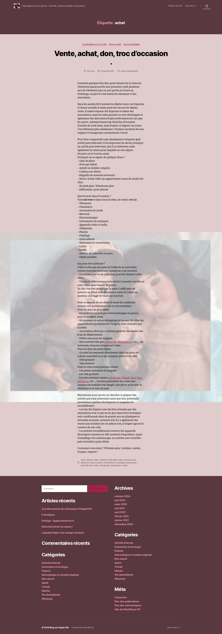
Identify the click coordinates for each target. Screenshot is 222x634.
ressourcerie (131, 462)
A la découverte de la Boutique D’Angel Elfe (67, 508)
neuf (92, 462)
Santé (45, 582)
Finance (46, 570)
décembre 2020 (123, 524)
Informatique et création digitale (60, 574)
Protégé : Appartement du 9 (58, 520)
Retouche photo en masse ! (57, 526)
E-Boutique (48, 514)
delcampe (113, 460)
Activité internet (51, 562)
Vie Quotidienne (131, 44)
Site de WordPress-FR (127, 609)
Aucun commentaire (129, 71)
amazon (89, 460)
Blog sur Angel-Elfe (59, 627)
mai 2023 (119, 500)
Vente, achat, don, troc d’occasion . (111, 57)
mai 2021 (119, 508)
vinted (124, 465)
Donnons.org (125, 342)
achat (83, 460)
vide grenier (104, 465)
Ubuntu (46, 590)
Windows (47, 598)
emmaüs (127, 460)
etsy (133, 460)
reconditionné (109, 462)
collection (104, 460)
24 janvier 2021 (107, 71)
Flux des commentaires (127, 605)
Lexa (92, 71)
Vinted (125, 377)
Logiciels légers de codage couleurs (63, 532)
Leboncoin (110, 342)
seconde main (87, 465)
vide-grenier (116, 465)
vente (96, 465)
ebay (121, 460)
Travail (46, 586)
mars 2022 (120, 504)
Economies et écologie (94, 44)
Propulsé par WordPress (83, 627)
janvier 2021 (121, 520)
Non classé (115, 44)
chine (96, 460)
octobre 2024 (122, 496)
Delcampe (83, 381)
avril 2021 (120, 512)
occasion (98, 462)
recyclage (120, 462)
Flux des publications (126, 601)
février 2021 (121, 516)
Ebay (133, 377)
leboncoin (85, 462)
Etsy (139, 377)
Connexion (120, 597)
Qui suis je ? (190, 6)
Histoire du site (175, 6)
